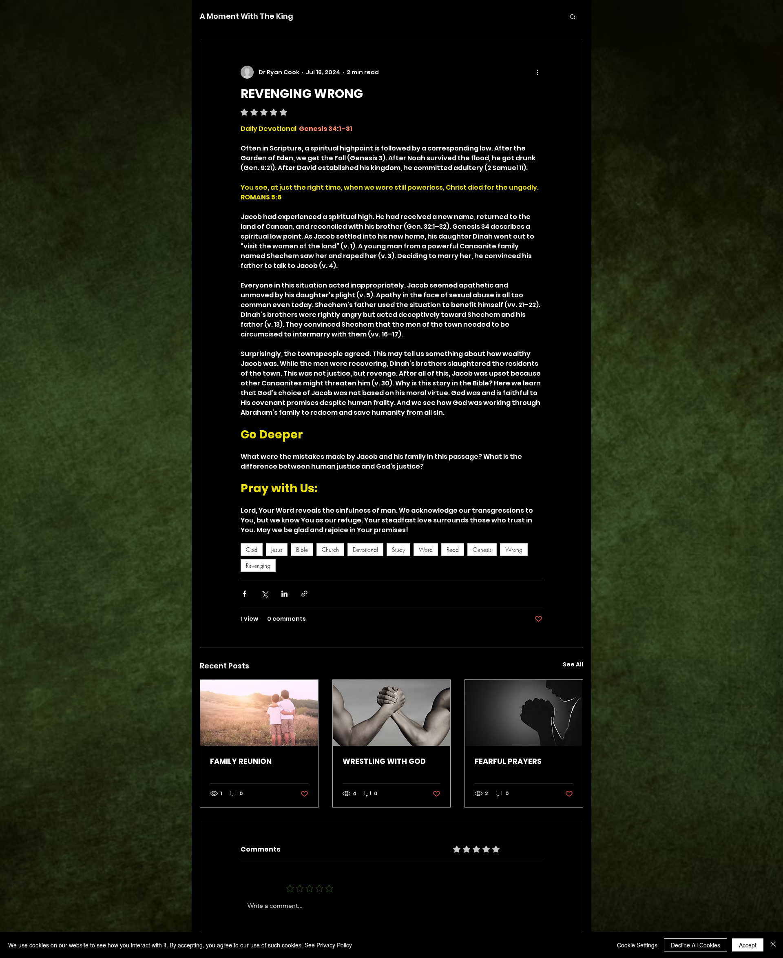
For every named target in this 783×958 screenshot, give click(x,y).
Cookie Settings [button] (637, 945)
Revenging (258, 565)
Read (453, 549)
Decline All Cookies (695, 945)
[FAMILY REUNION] (259, 713)
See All (573, 664)
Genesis (482, 549)
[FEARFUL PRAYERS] (524, 713)
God (251, 549)
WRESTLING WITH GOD (384, 761)
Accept (747, 945)
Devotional (365, 549)
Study (398, 549)
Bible (302, 549)
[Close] (773, 944)
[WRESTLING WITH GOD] (392, 713)
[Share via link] (304, 593)
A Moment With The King (246, 16)
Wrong (513, 549)
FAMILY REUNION (241, 761)
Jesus (276, 549)
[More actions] (537, 72)
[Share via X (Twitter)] (264, 593)
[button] (573, 16)
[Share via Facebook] (244, 593)
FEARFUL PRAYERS (508, 761)
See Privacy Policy (328, 945)
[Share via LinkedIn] (284, 593)
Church (330, 549)
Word (426, 549)
